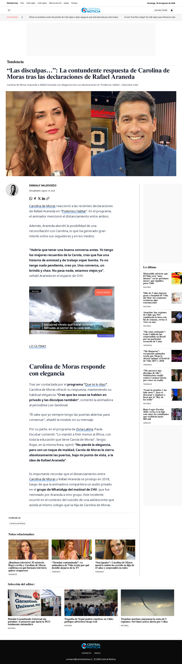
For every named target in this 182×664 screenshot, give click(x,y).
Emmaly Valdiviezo (42, 185)
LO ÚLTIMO (37, 346)
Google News (160, 10)
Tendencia (15, 61)
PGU (22, 3)
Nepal (66, 3)
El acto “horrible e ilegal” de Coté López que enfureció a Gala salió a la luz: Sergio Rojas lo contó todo (134, 17)
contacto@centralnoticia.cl (79, 659)
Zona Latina (84, 429)
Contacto (86, 653)
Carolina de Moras (42, 206)
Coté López (30, 3)
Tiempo (74, 3)
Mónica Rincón (55, 3)
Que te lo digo (95, 384)
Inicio (97, 653)
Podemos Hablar (74, 211)
